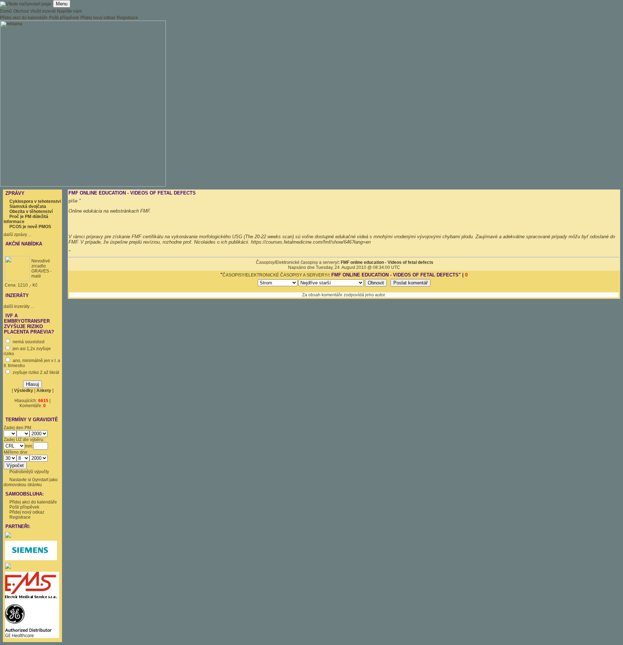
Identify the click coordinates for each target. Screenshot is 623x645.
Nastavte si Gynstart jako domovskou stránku (31, 482)
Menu (61, 3)
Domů (6, 11)
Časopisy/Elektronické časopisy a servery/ (297, 262)
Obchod (21, 11)
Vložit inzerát (43, 11)
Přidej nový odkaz (97, 17)
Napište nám (69, 11)
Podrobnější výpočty (29, 471)
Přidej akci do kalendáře (24, 17)
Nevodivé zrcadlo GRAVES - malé (41, 268)
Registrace (127, 17)
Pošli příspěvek (64, 17)
